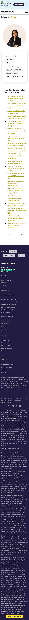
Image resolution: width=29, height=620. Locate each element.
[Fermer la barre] (26, 5)
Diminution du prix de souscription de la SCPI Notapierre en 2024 (15, 198)
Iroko (2, 326)
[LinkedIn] (13, 406)
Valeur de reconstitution (8, 350)
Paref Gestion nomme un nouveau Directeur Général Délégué (16, 98)
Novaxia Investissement (8, 329)
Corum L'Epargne (6, 321)
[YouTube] (20, 406)
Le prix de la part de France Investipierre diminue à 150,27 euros (17, 138)
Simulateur (4, 359)
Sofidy (3, 331)
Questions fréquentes (8, 295)
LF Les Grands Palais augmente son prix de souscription (14, 156)
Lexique (3, 336)
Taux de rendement (6, 340)
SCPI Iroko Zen (5, 282)
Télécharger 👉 (19, 4)
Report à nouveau (6, 345)
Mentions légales (6, 400)
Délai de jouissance (6, 348)
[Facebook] (16, 406)
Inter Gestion (5, 323)
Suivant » (23, 234)
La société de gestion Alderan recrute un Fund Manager (15, 124)
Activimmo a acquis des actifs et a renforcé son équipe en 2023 (15, 191)
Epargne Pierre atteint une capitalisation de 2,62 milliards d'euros (16, 183)
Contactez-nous (6, 362)
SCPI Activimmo (5, 288)
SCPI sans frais (5, 312)
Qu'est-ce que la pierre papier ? (10, 299)
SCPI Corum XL (5, 285)
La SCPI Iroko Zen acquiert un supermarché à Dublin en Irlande (17, 106)
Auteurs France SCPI (8, 255)
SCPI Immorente (5, 290)
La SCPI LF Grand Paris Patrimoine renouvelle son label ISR (16, 169)
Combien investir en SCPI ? (8, 307)
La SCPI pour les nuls (7, 370)
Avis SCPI (3, 372)
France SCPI (13, 251)
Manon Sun (21, 255)
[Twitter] (9, 406)
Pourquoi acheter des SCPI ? (9, 304)
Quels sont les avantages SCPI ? (10, 302)
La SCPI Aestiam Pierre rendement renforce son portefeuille (15, 218)
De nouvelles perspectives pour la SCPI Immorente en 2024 (16, 176)
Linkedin (11, 63)
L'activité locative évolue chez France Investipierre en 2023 (17, 211)
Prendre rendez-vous (7, 364)
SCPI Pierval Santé (6, 280)
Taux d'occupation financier (9, 342)
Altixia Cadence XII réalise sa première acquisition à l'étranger (17, 225)
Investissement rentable (8, 310)
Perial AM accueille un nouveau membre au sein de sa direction (17, 131)
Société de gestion (7, 316)
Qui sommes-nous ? (7, 367)
